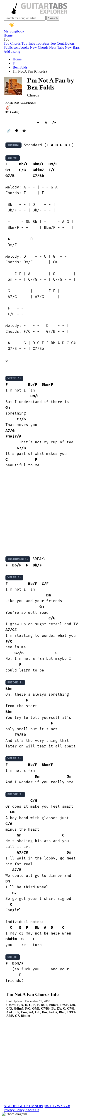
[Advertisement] (42, 512)
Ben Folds (20, 67)
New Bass (72, 47)
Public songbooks (16, 47)
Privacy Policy (14, 1110)
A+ (54, 122)
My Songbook (14, 31)
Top (6, 39)
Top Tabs (28, 43)
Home (8, 35)
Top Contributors (62, 43)
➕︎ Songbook (16, 122)
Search (53, 18)
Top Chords (12, 43)
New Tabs (56, 47)
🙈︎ (24, 131)
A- (46, 122)
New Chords (39, 47)
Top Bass (42, 43)
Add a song (12, 51)
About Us (32, 1110)
